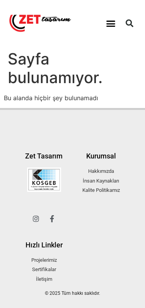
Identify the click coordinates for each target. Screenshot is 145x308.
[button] (110, 23)
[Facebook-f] (52, 218)
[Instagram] (35, 218)
